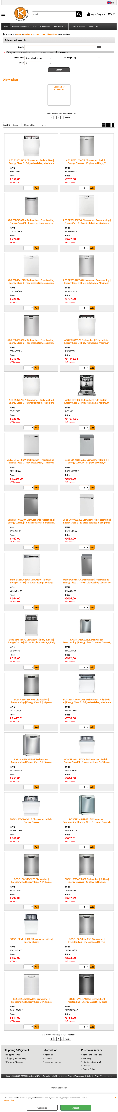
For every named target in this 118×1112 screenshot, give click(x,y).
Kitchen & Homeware (41, 26)
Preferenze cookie (59, 1087)
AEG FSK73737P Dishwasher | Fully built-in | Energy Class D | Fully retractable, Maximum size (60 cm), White (31, 402)
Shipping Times (13, 1054)
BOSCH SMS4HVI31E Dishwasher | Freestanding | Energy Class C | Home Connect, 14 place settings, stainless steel (87, 822)
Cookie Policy (9, 1100)
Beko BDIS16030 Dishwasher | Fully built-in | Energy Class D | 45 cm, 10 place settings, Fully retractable (31, 642)
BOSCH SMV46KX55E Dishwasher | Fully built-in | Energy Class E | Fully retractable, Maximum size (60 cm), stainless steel (87, 702)
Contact (48, 1058)
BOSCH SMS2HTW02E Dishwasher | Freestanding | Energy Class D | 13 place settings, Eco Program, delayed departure (31, 1001)
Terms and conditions (92, 1054)
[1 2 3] (84, 368)
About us (49, 1054)
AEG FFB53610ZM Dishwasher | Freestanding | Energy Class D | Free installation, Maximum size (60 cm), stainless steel (87, 283)
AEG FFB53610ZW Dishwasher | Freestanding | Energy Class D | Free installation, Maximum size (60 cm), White (31, 283)
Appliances (27, 52)
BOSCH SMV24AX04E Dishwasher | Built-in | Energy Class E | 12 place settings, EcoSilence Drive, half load (87, 762)
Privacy (86, 1065)
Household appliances (20, 26)
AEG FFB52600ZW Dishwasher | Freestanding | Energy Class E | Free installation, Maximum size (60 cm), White (87, 223)
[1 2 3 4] (28, 188)
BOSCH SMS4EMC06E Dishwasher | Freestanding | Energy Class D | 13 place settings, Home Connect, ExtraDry (86, 1001)
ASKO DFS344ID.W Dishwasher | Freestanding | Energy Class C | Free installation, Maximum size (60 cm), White (31, 462)
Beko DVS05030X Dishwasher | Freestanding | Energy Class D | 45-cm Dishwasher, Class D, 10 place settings (87, 582)
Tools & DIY (93, 26)
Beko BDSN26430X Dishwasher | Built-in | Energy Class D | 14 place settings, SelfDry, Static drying (31, 582)
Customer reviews (53, 1062)
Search (21, 47)
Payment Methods (14, 1062)
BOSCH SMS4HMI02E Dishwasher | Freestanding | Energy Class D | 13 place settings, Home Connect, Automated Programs (31, 762)
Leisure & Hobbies (78, 26)
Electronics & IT (60, 26)
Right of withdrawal (92, 1062)
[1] (84, 787)
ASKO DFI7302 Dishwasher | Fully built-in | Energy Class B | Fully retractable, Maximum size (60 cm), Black (86, 402)
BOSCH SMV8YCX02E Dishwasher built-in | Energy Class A (31, 820)
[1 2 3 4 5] (28, 967)
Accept (76, 1107)
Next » (67, 117)
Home (5, 26)
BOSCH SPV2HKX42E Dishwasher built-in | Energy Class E (31, 940)
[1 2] (84, 188)
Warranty (87, 1058)
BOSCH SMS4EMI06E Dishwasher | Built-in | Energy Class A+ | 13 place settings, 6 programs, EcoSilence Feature (87, 882)
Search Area (19, 57)
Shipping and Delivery (16, 1058)
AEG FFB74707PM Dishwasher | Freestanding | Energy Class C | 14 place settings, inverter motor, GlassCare (31, 223)
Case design (67, 57)
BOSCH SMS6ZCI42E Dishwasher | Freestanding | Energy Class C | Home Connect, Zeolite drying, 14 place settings (87, 642)
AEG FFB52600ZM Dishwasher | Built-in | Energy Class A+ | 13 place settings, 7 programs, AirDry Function (86, 163)
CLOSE (116, 1097)
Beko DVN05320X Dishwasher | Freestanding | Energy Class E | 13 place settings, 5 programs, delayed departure (31, 522)
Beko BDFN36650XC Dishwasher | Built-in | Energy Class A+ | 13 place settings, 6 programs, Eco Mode (87, 462)
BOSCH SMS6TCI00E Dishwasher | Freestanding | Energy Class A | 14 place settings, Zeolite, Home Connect (31, 702)
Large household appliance (43, 52)
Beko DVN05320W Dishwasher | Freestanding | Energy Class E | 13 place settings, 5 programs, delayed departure (87, 522)
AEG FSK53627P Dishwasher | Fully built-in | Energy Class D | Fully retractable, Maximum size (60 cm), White (31, 163)
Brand (21, 62)
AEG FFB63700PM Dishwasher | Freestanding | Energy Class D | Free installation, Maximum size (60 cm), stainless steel (31, 342)
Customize (42, 1107)
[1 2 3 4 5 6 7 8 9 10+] (28, 248)
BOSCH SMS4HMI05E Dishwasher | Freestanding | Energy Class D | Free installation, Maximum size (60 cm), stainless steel (86, 943)
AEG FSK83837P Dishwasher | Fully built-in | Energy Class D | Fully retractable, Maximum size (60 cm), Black (86, 342)
